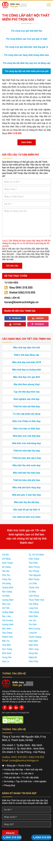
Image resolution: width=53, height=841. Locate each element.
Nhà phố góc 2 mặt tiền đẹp (26, 495)
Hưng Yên (7, 657)
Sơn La (5, 661)
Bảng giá (11, 765)
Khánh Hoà (7, 636)
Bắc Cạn (6, 604)
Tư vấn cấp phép (30, 777)
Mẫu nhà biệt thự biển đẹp (26, 472)
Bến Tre (5, 641)
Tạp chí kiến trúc (24, 781)
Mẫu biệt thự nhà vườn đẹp (26, 465)
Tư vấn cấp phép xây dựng (26, 413)
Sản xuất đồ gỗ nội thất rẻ (26, 509)
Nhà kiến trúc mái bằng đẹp (26, 443)
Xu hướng (9, 781)
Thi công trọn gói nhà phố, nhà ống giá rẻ (26, 47)
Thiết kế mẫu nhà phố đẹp (26, 480)
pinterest (39, 324)
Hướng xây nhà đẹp (14, 769)
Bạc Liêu (6, 616)
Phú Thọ (6, 575)
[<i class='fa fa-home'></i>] (3, 766)
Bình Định (6, 653)
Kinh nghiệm (40, 781)
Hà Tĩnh (5, 608)
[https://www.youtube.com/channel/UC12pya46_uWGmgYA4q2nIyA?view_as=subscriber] (10, 707)
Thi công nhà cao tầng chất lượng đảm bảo (26, 55)
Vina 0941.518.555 (21, 287)
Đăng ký (10, 833)
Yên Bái (5, 571)
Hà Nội (5, 554)
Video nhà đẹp (11, 773)
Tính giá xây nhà (12, 777)
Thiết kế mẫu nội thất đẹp (26, 406)
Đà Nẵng (6, 558)
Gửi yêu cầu (12, 265)
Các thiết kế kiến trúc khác (26, 517)
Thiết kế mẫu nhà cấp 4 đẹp (26, 458)
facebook (16, 318)
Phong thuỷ (10, 785)
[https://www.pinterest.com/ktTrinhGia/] (21, 707)
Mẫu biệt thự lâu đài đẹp (26, 502)
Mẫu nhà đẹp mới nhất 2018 (26, 362)
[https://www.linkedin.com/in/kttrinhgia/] (16, 707)
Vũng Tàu (6, 579)
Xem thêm (26, 142)
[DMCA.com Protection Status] (12, 719)
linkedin (40, 318)
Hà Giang (6, 583)
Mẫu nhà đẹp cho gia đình (26, 377)
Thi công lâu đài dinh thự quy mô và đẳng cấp (26, 63)
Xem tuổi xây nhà (34, 769)
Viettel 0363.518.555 (22, 292)
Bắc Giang (7, 591)
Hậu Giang (7, 632)
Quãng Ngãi (7, 612)
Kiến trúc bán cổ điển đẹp (26, 428)
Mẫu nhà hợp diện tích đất (26, 347)
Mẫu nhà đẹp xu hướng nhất (26, 369)
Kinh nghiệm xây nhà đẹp (26, 399)
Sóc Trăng (7, 649)
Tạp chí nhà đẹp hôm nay (26, 391)
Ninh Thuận (7, 563)
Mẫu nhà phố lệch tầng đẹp (26, 487)
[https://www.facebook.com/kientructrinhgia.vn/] (4, 707)
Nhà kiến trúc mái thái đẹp (26, 436)
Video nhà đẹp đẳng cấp (26, 355)
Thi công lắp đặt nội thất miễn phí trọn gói (26, 71)
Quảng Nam (8, 599)
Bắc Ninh (6, 628)
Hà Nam (6, 595)
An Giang (6, 567)
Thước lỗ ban (24, 765)
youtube (17, 324)
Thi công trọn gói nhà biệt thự (26, 30)
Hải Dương (7, 620)
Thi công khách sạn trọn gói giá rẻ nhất (26, 39)
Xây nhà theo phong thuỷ (27, 384)
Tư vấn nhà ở (27, 773)
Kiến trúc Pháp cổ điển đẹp (26, 421)
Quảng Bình (7, 587)
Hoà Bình (6, 645)
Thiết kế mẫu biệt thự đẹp (26, 450)
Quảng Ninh (7, 624)
